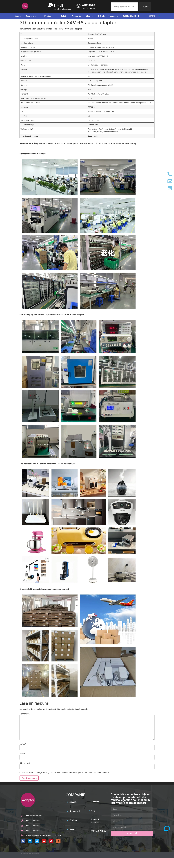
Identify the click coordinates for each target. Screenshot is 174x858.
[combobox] (124, 6)
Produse (48, 16)
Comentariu (25, 714)
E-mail (23, 753)
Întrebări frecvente (108, 16)
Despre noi (31, 16)
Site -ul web (25, 763)
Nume (23, 744)
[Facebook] (23, 841)
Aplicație (76, 16)
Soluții (64, 16)
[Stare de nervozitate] (37, 841)
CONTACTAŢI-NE (131, 16)
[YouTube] (44, 841)
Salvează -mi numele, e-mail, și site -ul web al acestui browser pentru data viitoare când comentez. (66, 772)
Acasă (18, 16)
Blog (88, 16)
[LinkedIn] (30, 841)
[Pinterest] (51, 841)
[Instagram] (58, 841)
